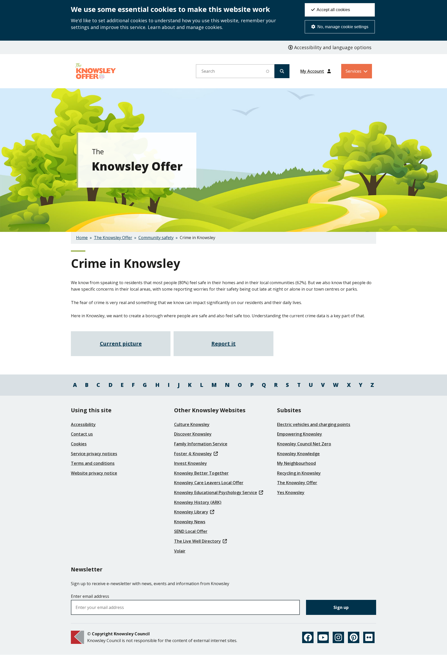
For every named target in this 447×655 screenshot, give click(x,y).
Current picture (121, 343)
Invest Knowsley (190, 463)
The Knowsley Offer (113, 237)
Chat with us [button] (418, 638)
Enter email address (90, 596)
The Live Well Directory (197, 541)
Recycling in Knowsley (299, 473)
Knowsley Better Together (201, 473)
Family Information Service (200, 444)
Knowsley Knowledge (298, 454)
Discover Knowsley (193, 434)
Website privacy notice (94, 473)
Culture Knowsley (192, 424)
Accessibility (83, 424)
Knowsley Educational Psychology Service (215, 492)
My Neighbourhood (296, 463)
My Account (312, 71)
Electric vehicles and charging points (313, 424)
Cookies (79, 444)
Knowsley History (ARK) (197, 502)
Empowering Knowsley (299, 434)
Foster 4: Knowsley (193, 454)
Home (82, 237)
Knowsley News (189, 522)
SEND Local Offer (190, 531)
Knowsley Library (191, 512)
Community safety (156, 237)
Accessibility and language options (332, 47)
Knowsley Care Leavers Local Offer (208, 482)
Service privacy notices (94, 454)
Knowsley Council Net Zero (304, 444)
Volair (179, 551)
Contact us (82, 434)
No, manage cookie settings (342, 27)
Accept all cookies (333, 10)
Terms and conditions (93, 463)
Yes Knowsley (290, 492)
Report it (223, 343)
